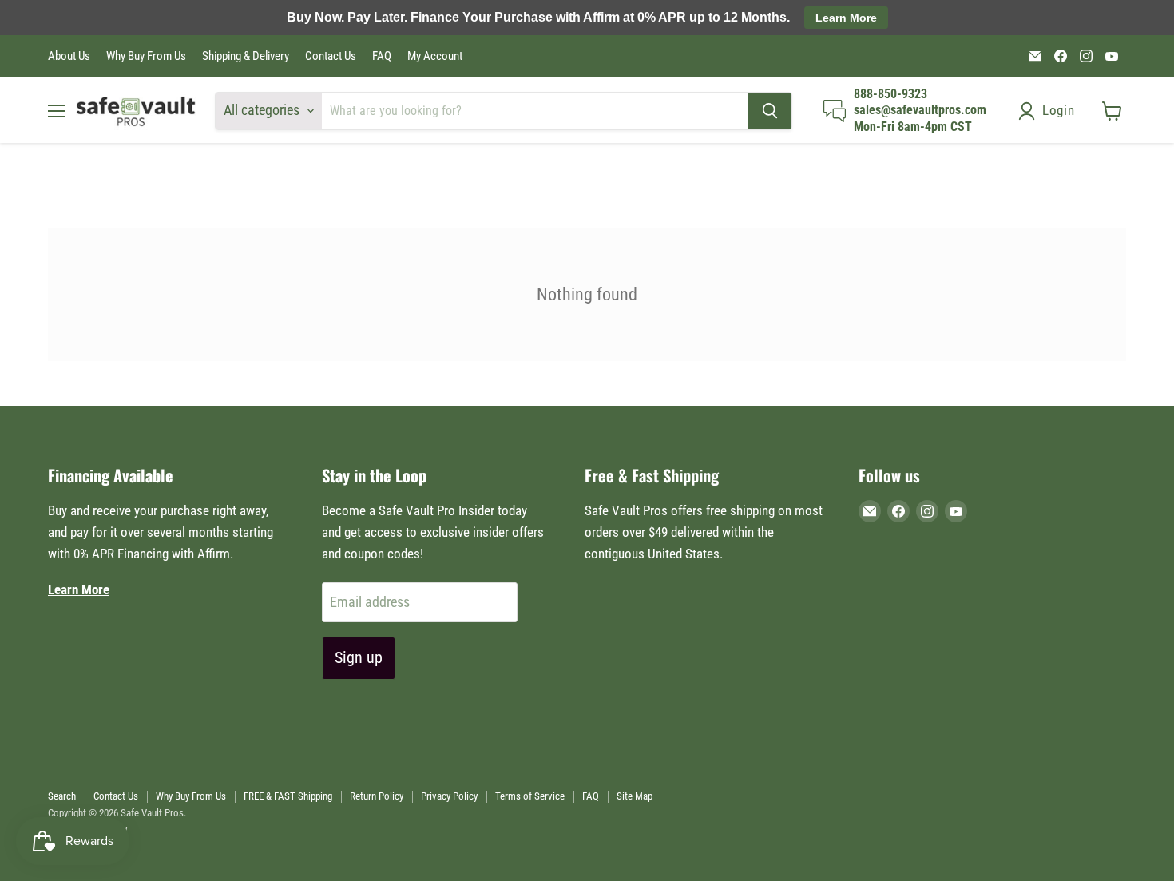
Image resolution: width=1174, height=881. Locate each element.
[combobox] (535, 111)
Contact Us (330, 56)
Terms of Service (530, 796)
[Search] (769, 111)
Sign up (359, 657)
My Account (434, 56)
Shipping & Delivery (245, 56)
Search (62, 796)
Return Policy (376, 796)
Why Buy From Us (146, 56)
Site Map (634, 796)
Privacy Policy (449, 796)
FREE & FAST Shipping (288, 796)
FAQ (381, 56)
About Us (69, 56)
